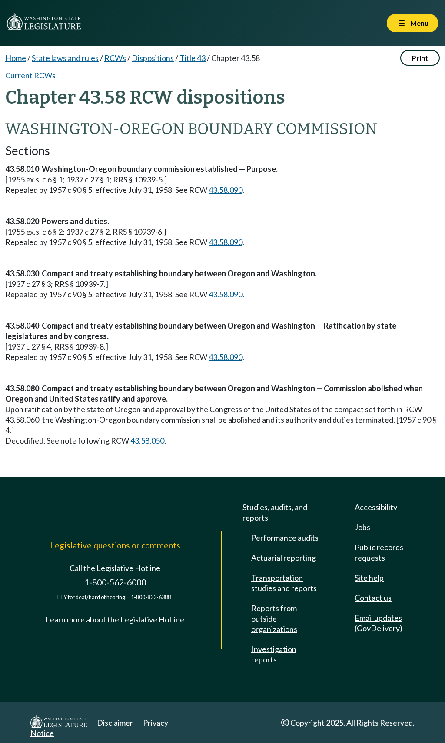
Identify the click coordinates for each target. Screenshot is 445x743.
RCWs (115, 58)
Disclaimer (115, 722)
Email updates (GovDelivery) (378, 623)
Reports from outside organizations (274, 618)
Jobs (362, 527)
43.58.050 (147, 440)
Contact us (373, 597)
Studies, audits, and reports (274, 512)
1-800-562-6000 (115, 582)
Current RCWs (30, 75)
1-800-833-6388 (151, 597)
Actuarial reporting (283, 557)
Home (15, 58)
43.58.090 (225, 190)
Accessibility (376, 507)
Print (420, 58)
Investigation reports (273, 654)
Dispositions (153, 58)
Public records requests (379, 552)
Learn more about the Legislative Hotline (115, 619)
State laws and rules (65, 58)
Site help (369, 577)
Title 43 (192, 58)
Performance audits (285, 537)
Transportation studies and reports (284, 583)
